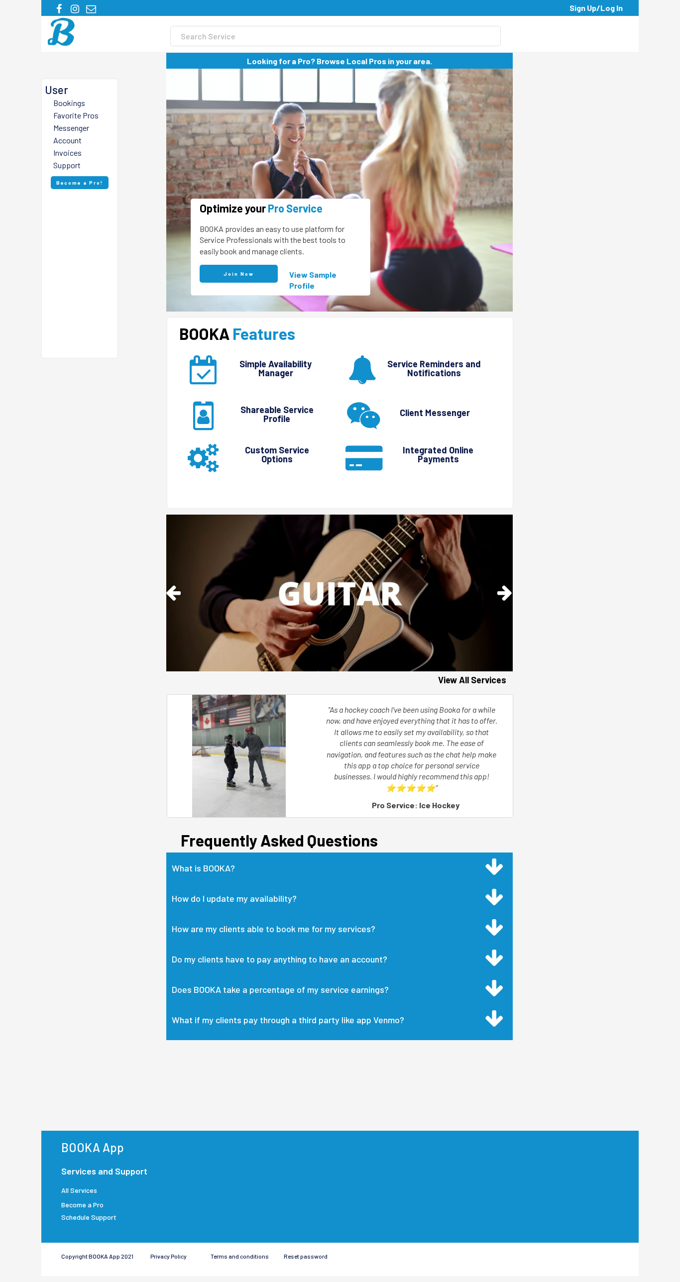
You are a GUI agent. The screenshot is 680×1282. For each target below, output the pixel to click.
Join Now (239, 274)
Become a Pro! (79, 183)
